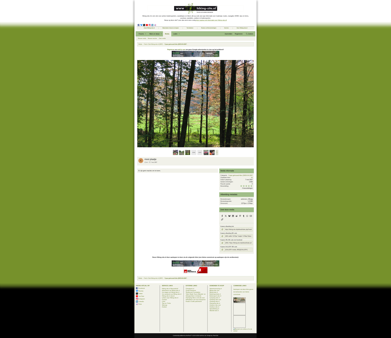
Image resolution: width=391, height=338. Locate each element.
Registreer (171, 49)
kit (147, 162)
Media (167, 34)
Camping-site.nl (215, 298)
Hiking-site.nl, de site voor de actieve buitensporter (195, 8)
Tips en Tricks (166, 303)
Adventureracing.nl (216, 288)
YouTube (141, 296)
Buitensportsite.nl (215, 294)
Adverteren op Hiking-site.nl (171, 290)
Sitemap (164, 305)
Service (226, 28)
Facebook (139, 25)
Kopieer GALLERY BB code (228, 246)
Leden (175, 34)
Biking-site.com (214, 290)
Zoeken (164, 307)
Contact (164, 299)
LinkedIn (152, 25)
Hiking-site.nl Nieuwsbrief (170, 288)
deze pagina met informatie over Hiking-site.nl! (211, 20)
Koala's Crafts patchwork (194, 301)
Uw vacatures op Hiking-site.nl (171, 294)
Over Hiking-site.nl (242, 28)
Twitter (144, 25)
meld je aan (181, 49)
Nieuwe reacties (152, 38)
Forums (141, 34)
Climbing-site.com (215, 299)
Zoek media (162, 38)
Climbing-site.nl (214, 301)
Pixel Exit (215, 335)
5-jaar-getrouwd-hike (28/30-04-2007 (240, 175)
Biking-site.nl (214, 292)
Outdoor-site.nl (214, 307)
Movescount (147, 25)
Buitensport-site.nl (215, 296)
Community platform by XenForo (189, 335)
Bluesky (141, 25)
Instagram (150, 25)
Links (163, 301)
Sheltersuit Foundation (193, 292)
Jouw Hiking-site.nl (149, 28)
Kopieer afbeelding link (227, 226)
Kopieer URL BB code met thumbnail (231, 240)
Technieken (190, 28)
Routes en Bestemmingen (208, 28)
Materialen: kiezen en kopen (171, 28)
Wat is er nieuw (154, 34)
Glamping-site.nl (215, 303)
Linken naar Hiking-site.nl (170, 298)
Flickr (155, 25)
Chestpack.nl (190, 288)
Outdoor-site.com (215, 305)
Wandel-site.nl (214, 310)
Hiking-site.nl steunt (168, 296)
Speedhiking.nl (214, 309)
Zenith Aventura (191, 290)
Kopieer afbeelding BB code (228, 233)
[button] (145, 33)
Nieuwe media (142, 38)
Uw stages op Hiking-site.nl (170, 292)
